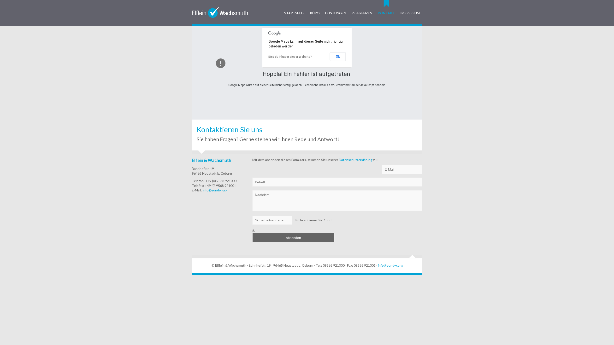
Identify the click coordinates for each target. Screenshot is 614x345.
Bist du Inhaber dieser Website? (290, 56)
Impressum (410, 13)
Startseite (294, 13)
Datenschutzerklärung (356, 160)
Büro (315, 13)
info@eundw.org (215, 190)
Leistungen (335, 13)
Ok (338, 56)
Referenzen (362, 13)
